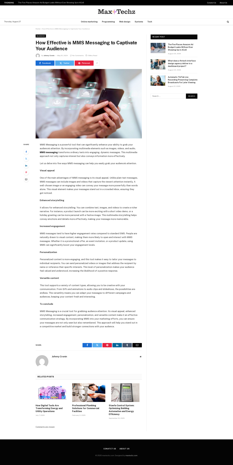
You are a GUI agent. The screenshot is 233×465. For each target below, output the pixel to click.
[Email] (26, 179)
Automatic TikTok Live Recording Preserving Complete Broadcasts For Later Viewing (182, 80)
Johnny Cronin (49, 55)
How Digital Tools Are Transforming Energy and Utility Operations (49, 408)
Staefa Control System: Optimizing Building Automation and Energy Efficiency (121, 410)
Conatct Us (211, 3)
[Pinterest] (26, 172)
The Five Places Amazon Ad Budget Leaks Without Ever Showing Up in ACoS (180, 47)
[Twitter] (26, 158)
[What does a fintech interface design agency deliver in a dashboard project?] (158, 64)
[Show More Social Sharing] (97, 63)
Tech (149, 21)
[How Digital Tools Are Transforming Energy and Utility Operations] (52, 392)
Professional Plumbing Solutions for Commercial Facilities (85, 408)
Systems (139, 21)
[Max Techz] (116, 12)
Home (38, 29)
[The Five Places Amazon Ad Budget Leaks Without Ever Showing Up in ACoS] (158, 48)
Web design (124, 21)
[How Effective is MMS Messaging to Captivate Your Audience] (89, 103)
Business (41, 36)
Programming (108, 21)
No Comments (78, 55)
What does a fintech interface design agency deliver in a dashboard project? (50, 2)
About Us (223, 3)
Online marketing (89, 21)
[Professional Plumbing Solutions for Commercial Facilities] (88, 392)
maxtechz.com (131, 455)
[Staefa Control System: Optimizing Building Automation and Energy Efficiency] (125, 392)
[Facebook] (26, 151)
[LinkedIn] (26, 165)
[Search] (227, 22)
